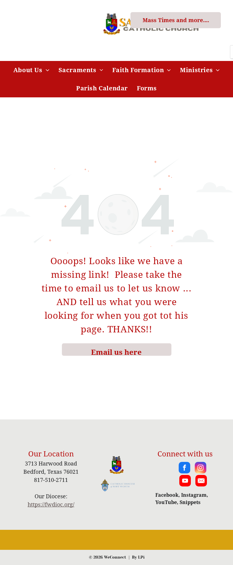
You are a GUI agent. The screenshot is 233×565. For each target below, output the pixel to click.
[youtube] (185, 481)
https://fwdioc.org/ (51, 504)
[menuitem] (31, 70)
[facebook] (184, 468)
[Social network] (201, 481)
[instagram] (200, 468)
